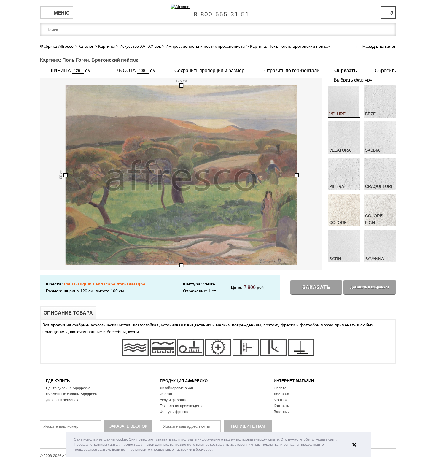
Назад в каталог (379, 46)
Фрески (166, 394)
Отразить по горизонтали (291, 70)
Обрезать (345, 70)
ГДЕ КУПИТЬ (58, 381)
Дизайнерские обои (176, 388)
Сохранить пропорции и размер (208, 70)
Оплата (280, 388)
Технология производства (181, 406)
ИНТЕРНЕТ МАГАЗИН (294, 381)
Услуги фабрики (173, 400)
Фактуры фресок (174, 412)
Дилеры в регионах (62, 400)
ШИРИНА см (70, 70)
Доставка (281, 394)
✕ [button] (354, 445)
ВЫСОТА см (135, 70)
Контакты (282, 406)
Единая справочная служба (218, 12)
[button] (214, 450)
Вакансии (282, 412)
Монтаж (280, 400)
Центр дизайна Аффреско (68, 388)
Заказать (316, 287)
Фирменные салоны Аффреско (72, 394)
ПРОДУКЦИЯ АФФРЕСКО (184, 381)
